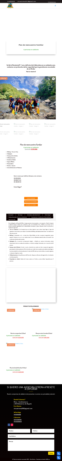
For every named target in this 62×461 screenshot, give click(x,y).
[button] (53, 78)
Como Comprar (31, 198)
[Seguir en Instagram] (12, 425)
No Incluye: (20, 214)
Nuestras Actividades (31, 201)
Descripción (11, 214)
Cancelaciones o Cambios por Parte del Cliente (41, 217)
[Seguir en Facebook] (9, 425)
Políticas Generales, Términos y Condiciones (18, 217)
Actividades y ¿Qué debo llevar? (33, 214)
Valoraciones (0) (12, 219)
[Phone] (58, 453)
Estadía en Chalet (31, 205)
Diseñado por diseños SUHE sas (43, 459)
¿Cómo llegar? (48, 214)
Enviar (51, 453)
